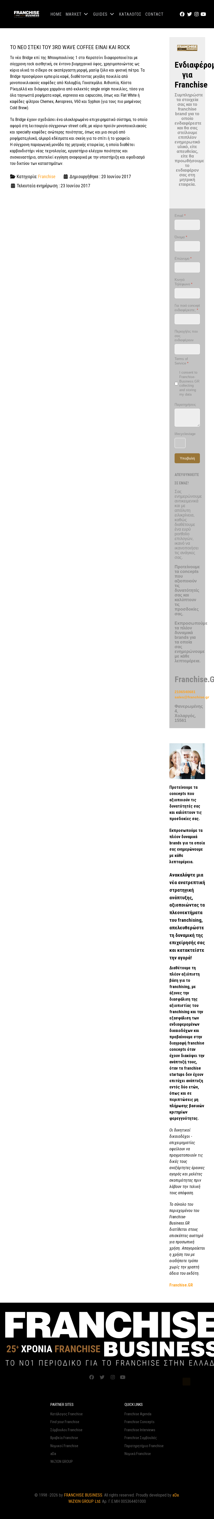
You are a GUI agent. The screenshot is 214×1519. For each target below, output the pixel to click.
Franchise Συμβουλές (140, 1438)
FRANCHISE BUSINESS (83, 1495)
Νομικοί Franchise (64, 1446)
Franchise (46, 176)
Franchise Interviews (139, 1430)
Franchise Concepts (139, 1422)
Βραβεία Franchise (64, 1438)
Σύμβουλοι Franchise (66, 1430)
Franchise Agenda (137, 1414)
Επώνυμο (183, 258)
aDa (53, 1454)
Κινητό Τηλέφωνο (183, 282)
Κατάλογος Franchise (66, 1414)
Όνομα (181, 237)
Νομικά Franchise (137, 1454)
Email (180, 216)
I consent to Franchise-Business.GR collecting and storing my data (189, 383)
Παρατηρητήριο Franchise (144, 1446)
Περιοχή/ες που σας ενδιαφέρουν (186, 335)
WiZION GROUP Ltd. (84, 1501)
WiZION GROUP (61, 1461)
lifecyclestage (185, 434)
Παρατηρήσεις (185, 405)
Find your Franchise (64, 1422)
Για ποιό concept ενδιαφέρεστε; (187, 308)
